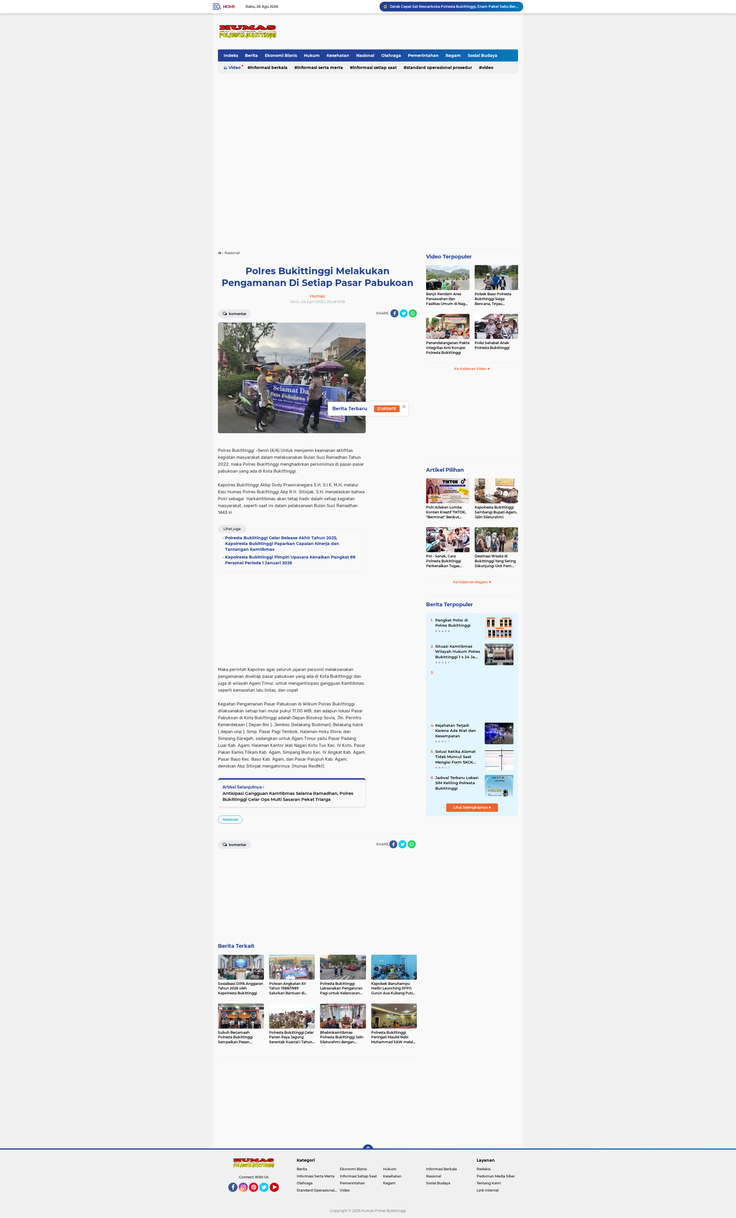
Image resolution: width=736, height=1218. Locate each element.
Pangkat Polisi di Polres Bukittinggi (453, 623)
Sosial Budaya (482, 55)
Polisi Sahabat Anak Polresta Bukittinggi (492, 345)
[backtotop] (368, 1149)
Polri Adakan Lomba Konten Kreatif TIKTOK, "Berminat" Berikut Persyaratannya (446, 512)
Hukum (312, 55)
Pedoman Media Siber (496, 1176)
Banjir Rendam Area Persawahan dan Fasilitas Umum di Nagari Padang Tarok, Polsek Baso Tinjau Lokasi (447, 299)
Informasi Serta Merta (320, 67)
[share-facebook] (394, 313)
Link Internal (488, 1190)
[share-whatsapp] (413, 313)
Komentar (237, 314)
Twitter (266, 1194)
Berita (251, 55)
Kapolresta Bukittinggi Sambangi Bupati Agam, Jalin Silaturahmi (496, 512)
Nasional (365, 55)
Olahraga (391, 55)
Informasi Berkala (269, 67)
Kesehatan (338, 55)
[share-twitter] (404, 313)
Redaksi (483, 1169)
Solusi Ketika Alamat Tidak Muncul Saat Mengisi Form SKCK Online (455, 757)
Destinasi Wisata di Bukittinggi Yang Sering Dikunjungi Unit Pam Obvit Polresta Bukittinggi (495, 561)
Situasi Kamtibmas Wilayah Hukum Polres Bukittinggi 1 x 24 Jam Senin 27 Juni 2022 (457, 651)
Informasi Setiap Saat (375, 67)
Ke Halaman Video (470, 369)
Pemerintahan (423, 55)
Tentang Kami (489, 1183)
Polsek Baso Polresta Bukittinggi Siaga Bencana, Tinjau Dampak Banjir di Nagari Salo (496, 299)
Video (235, 67)
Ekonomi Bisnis (281, 55)
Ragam (453, 55)
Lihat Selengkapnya (470, 807)
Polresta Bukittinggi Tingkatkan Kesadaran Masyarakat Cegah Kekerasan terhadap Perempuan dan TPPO (454, 6)
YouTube (278, 1194)
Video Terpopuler (449, 257)
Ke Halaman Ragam (471, 582)
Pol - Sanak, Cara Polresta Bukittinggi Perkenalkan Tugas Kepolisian (443, 561)
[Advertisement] (413, 31)
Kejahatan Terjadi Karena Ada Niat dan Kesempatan (455, 730)
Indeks (231, 55)
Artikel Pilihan (445, 470)
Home (229, 6)
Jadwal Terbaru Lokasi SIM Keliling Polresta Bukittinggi (456, 782)
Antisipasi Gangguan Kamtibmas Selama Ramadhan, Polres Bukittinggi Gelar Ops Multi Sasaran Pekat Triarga (288, 796)
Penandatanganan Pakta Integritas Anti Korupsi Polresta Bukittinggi (447, 348)
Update (388, 408)
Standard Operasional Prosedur (439, 67)
